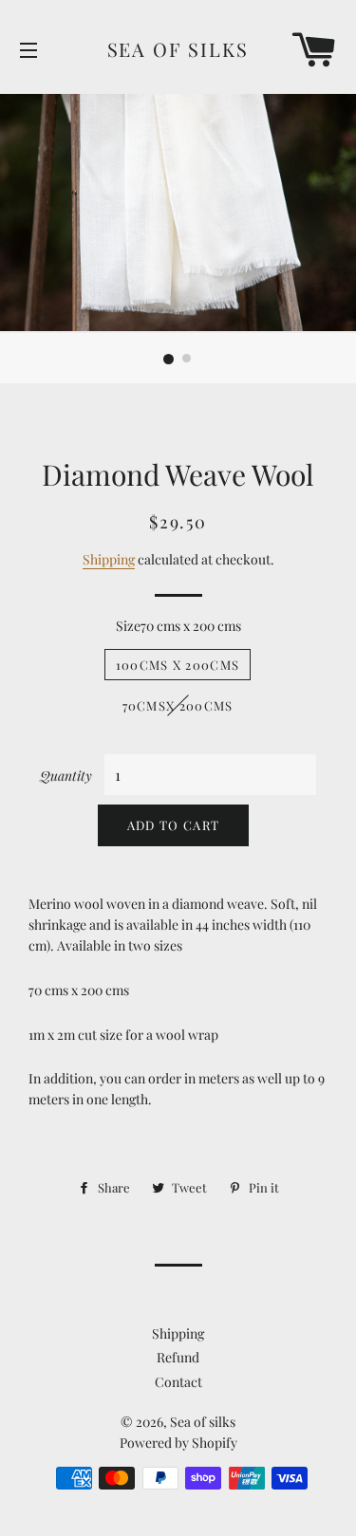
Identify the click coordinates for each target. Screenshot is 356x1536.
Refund (178, 1357)
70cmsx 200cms (178, 705)
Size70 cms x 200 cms (178, 626)
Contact (178, 1382)
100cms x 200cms (178, 665)
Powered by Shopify (178, 1443)
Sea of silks (178, 49)
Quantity (66, 776)
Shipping (109, 559)
